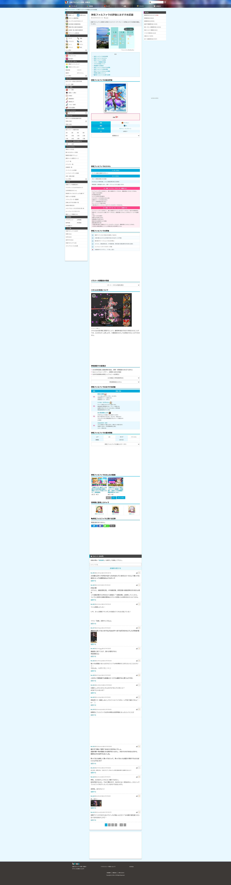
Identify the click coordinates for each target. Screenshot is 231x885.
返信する (93, 581)
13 (121, 825)
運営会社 (114, 872)
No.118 (92, 796)
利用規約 (109, 872)
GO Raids (131, 866)
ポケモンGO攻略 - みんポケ (78, 868)
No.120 (92, 768)
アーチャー (126, 123)
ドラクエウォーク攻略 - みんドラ (108, 866)
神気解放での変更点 (98, 65)
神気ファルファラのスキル (100, 58)
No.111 (92, 812)
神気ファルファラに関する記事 (102, 75)
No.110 (92, 777)
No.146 (92, 573)
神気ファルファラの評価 (100, 60)
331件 (106, 17)
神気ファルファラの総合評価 (101, 56)
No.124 (92, 709)
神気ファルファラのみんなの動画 (102, 71)
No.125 (92, 697)
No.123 (92, 746)
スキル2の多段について (99, 63)
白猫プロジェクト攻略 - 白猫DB (79, 2)
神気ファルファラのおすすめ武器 (102, 67)
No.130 (92, 675)
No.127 (92, 628)
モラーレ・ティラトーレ (125, 128)
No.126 (92, 660)
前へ (108, 497)
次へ (114, 497)
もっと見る (121, 497)
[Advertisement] (115, 150)
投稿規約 (101, 560)
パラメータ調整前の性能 (100, 62)
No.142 (92, 604)
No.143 (92, 585)
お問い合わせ (121, 872)
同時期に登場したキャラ (100, 73)
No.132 (92, 685)
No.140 (92, 648)
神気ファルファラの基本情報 (101, 69)
